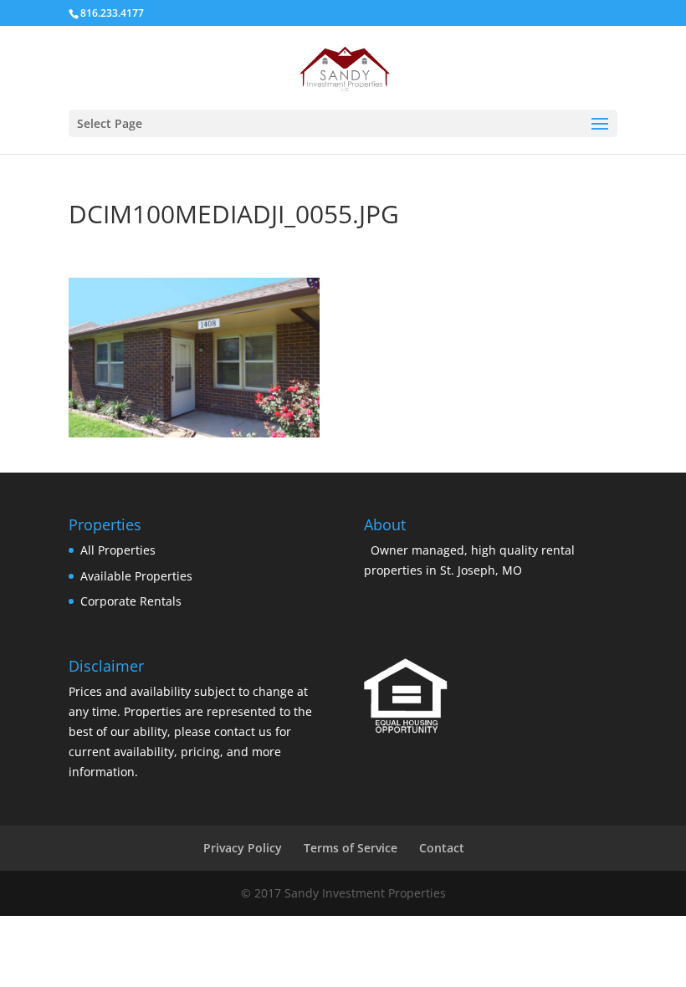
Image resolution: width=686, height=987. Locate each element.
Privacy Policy (242, 848)
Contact (441, 848)
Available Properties (136, 576)
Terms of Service (350, 848)
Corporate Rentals (131, 601)
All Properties (118, 550)
